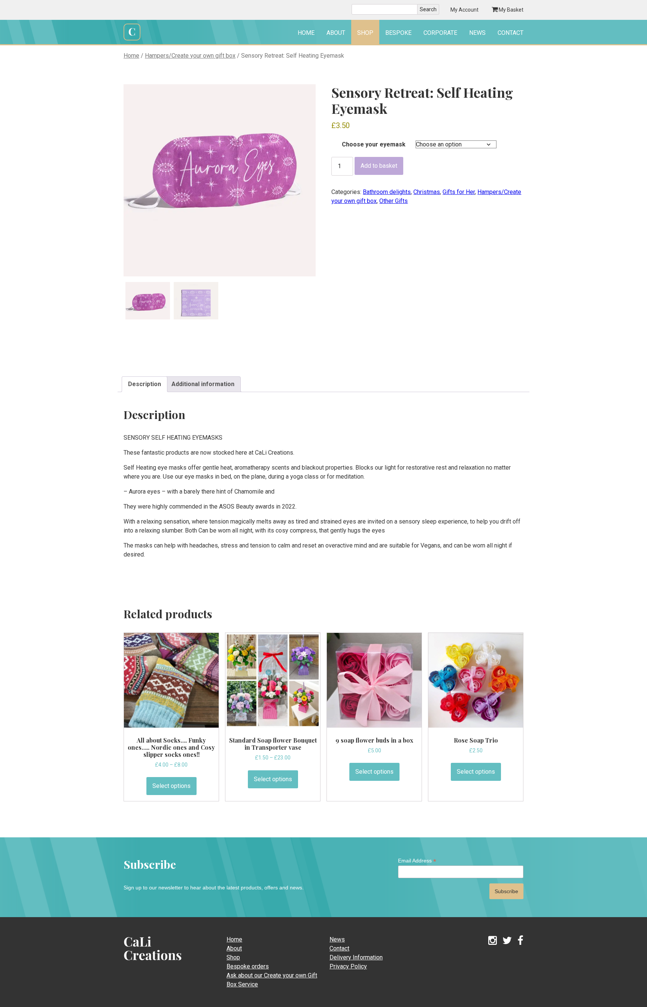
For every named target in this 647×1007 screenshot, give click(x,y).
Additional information (202, 384)
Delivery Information (356, 957)
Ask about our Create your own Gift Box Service (272, 980)
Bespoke (398, 32)
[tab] (144, 384)
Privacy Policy (348, 966)
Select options (171, 785)
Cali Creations (132, 39)
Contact (510, 32)
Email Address (417, 860)
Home (306, 32)
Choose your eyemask (373, 144)
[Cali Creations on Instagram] (492, 941)
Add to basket (379, 165)
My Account (464, 10)
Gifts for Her (459, 191)
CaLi (144, 962)
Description (144, 384)
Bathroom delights (387, 191)
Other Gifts (393, 200)
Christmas (426, 191)
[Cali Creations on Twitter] (507, 941)
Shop (365, 32)
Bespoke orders (248, 966)
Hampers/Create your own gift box (190, 55)
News (477, 32)
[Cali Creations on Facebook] (520, 941)
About (335, 32)
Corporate (440, 32)
